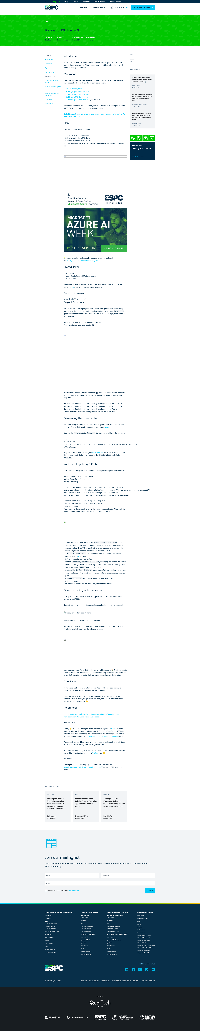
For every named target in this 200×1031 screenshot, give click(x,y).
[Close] (150, 14)
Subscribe (73, 95)
